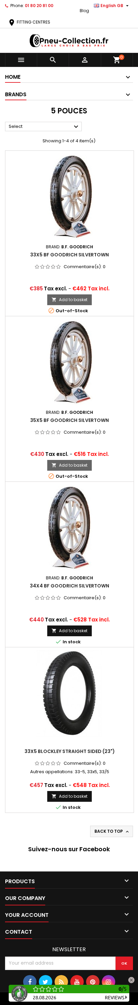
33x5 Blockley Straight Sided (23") (69, 751)
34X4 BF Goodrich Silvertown (69, 585)
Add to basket (69, 299)
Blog (84, 10)
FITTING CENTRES (29, 22)
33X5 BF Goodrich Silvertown (69, 254)
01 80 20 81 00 (39, 5)
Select (44, 127)
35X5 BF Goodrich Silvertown (69, 420)
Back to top (112, 831)
